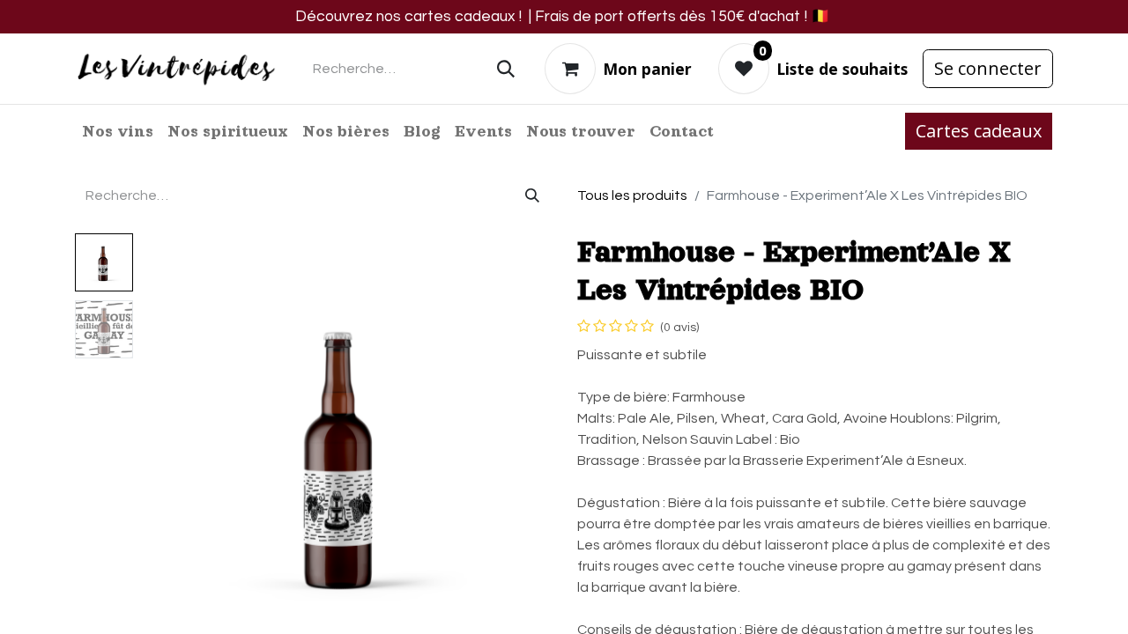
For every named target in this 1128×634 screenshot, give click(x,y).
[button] (171, 453)
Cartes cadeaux (979, 131)
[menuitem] (117, 131)
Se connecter (988, 68)
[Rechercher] (506, 68)
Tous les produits (632, 195)
